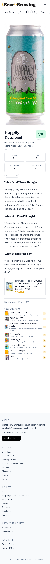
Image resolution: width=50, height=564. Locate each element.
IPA (33, 12)
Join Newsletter (11, 438)
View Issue (19, 292)
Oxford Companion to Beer (13, 463)
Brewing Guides (9, 459)
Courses (5, 467)
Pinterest (6, 515)
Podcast (23, 12)
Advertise (6, 527)
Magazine (6, 471)
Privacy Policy (8, 544)
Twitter (5, 503)
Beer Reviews (8, 456)
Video (43, 12)
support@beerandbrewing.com (15, 495)
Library (5, 475)
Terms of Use (8, 548)
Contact (5, 491)
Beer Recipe (9, 12)
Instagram (7, 507)
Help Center (7, 499)
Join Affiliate (7, 531)
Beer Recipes (8, 452)
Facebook (6, 511)
